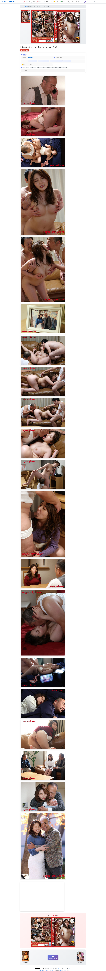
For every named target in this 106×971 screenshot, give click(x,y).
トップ (22, 6)
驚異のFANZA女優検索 (8, 1)
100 (47, 1)
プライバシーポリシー (45, 970)
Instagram (65, 968)
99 (29, 1)
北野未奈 (26, 6)
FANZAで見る (25, 50)
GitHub (69, 968)
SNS (68, 1)
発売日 (63, 1)
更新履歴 (51, 970)
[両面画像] (55, 26)
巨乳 (51, 1)
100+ (34, 1)
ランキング (57, 1)
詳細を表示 (25, 70)
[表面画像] (25, 16)
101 (38, 1)
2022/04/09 (30, 57)
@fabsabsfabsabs (63, 970)
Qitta (59, 968)
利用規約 (39, 970)
